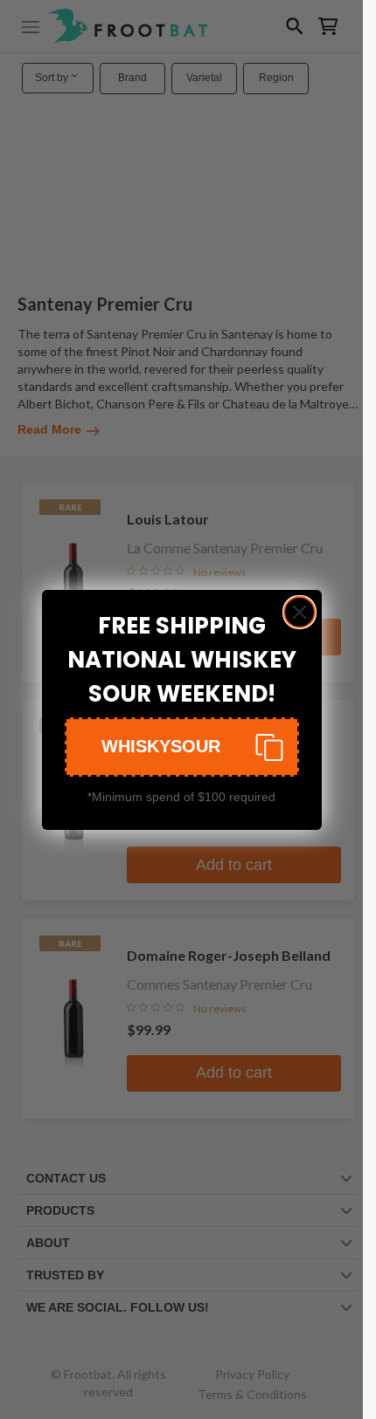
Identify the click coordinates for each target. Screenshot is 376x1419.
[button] (182, 747)
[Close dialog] (299, 612)
